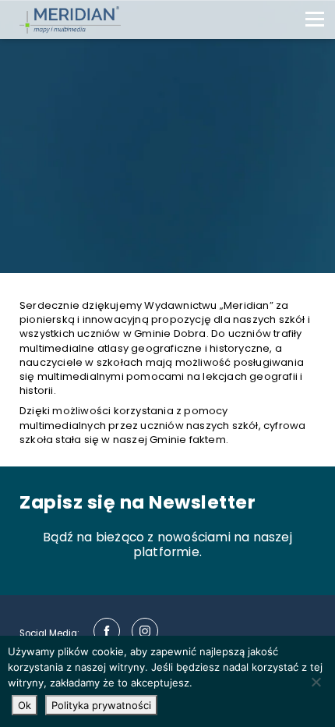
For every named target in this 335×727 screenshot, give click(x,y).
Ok (24, 705)
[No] (315, 682)
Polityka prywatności (101, 705)
